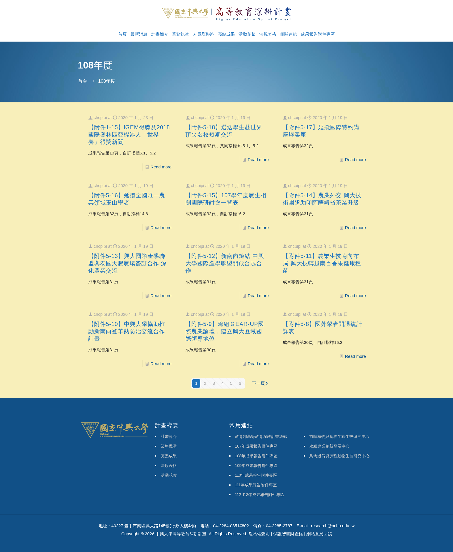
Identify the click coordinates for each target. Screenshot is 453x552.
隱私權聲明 (259, 533)
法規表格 (169, 465)
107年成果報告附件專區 (256, 446)
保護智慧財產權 (288, 533)
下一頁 (258, 383)
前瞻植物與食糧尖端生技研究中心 (339, 436)
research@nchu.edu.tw (333, 525)
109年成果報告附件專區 (256, 465)
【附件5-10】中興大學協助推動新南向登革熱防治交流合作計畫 (126, 331)
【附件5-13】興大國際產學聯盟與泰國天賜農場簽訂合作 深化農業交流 (127, 263)
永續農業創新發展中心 (329, 446)
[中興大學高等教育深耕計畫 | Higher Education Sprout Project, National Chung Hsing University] (226, 13)
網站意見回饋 (319, 533)
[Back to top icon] (430, 542)
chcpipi (100, 117)
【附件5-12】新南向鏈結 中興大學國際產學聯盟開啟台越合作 (224, 263)
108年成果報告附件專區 (256, 456)
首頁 (82, 81)
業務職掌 (169, 446)
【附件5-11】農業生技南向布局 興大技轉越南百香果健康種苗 (322, 263)
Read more (161, 167)
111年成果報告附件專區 (256, 485)
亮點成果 (169, 456)
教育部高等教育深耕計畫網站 (261, 436)
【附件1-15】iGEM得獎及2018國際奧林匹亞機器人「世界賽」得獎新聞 (129, 134)
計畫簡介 (169, 436)
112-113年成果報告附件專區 (259, 494)
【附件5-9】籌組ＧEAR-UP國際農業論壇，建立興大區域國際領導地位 (224, 331)
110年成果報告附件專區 (256, 475)
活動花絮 (169, 475)
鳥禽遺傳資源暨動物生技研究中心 (339, 456)
